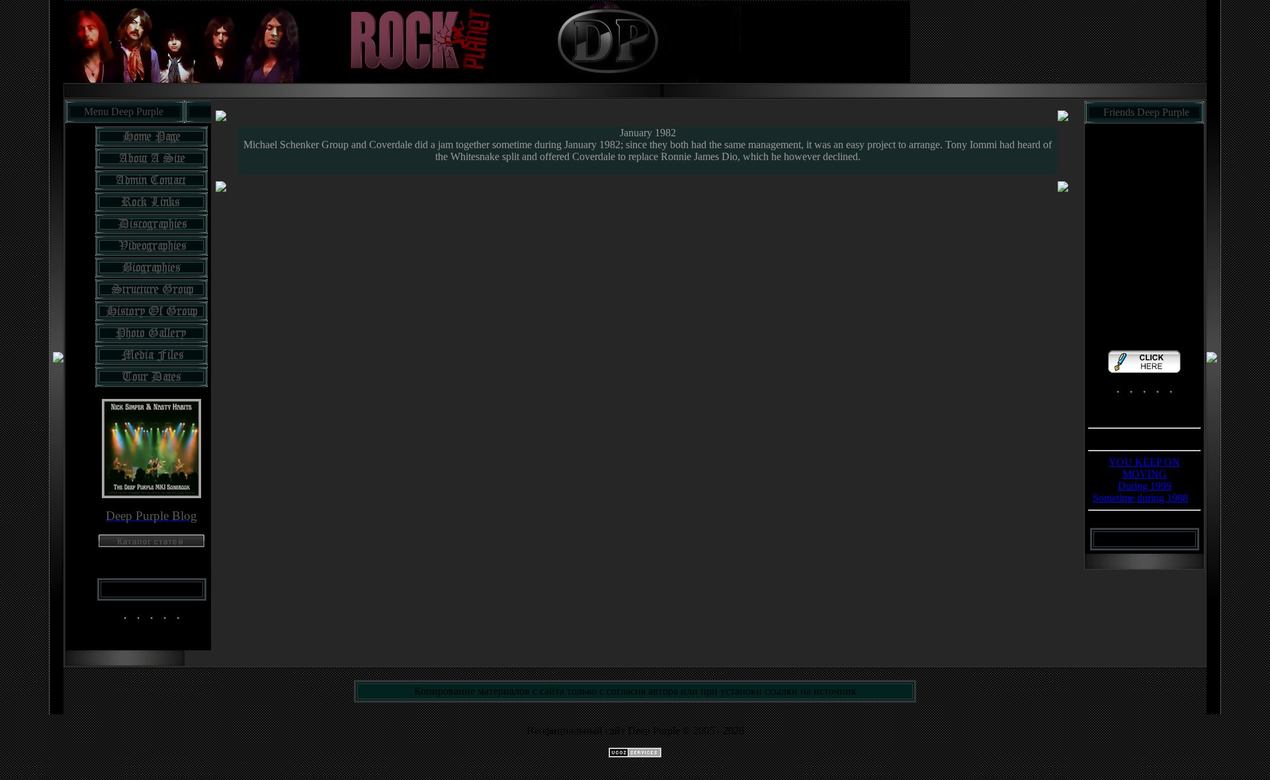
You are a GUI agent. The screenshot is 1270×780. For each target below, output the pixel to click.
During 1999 (1144, 486)
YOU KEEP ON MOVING (1144, 468)
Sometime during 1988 (1140, 497)
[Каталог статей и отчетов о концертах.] (151, 543)
